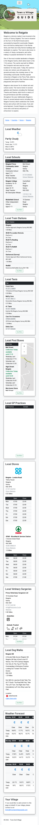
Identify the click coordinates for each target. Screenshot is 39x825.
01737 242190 (10, 605)
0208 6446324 (11, 546)
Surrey (22, 120)
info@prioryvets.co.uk (13, 607)
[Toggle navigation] (19, 3)
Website (8, 610)
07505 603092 (10, 319)
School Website (28, 177)
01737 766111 (10, 299)
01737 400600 (10, 329)
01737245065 (27, 175)
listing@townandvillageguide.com (16, 810)
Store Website (10, 491)
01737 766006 (10, 309)
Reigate (28, 120)
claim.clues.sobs (11, 698)
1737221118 (27, 194)
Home (7, 120)
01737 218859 (10, 288)
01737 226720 (10, 489)
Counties (14, 120)
